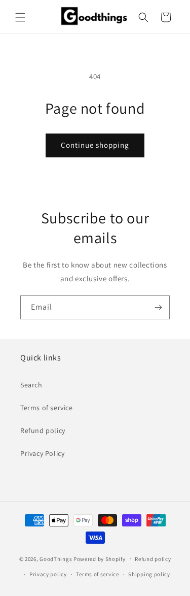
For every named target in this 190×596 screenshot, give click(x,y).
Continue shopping (95, 145)
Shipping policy (149, 574)
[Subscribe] (158, 307)
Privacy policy (48, 574)
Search (31, 384)
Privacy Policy (42, 453)
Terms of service (46, 407)
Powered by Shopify (99, 558)
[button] (20, 17)
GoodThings (56, 558)
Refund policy (42, 430)
